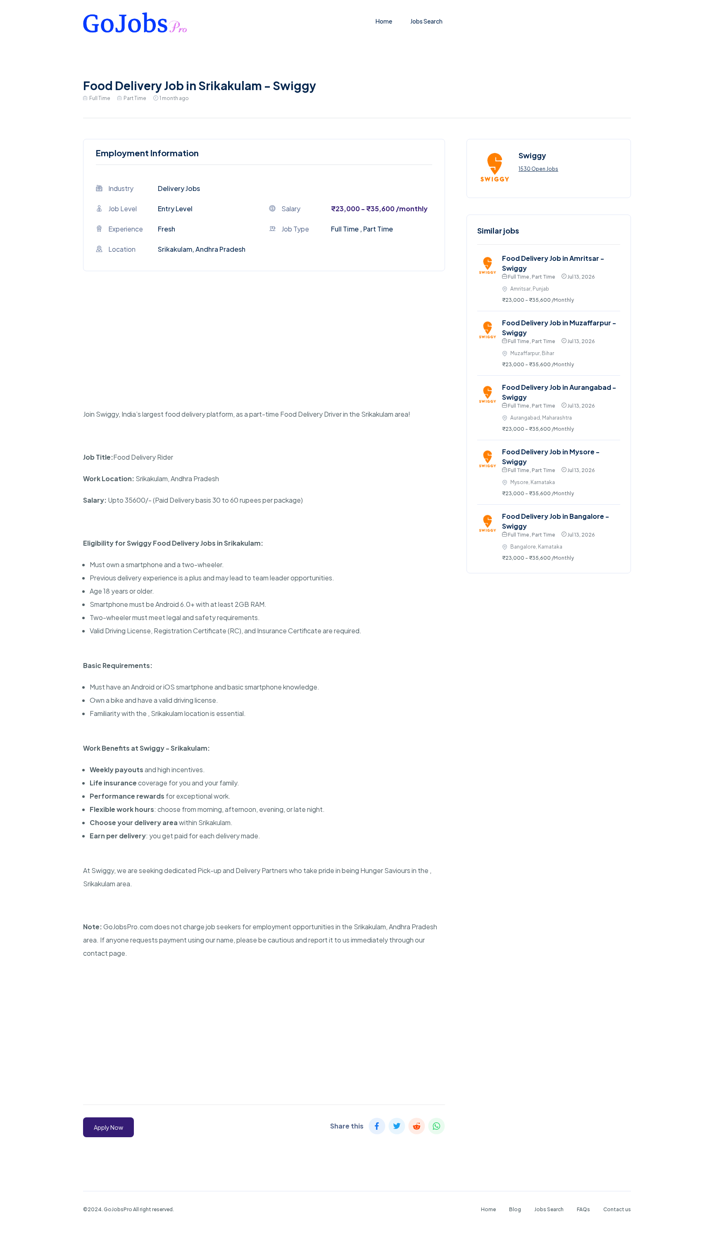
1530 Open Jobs (538, 169)
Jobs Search (426, 21)
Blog (515, 1209)
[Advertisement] (264, 350)
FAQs (583, 1209)
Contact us (617, 1209)
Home (384, 21)
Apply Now (108, 1127)
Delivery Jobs (179, 188)
